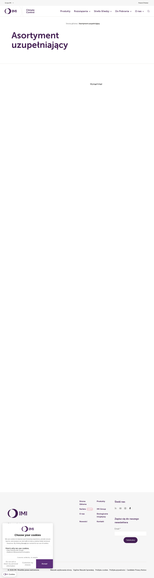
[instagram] (125, 508)
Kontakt (100, 521)
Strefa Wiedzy (101, 11)
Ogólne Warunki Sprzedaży (83, 570)
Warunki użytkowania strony (61, 570)
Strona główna (71, 24)
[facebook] (130, 508)
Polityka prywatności (117, 570)
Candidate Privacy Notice (136, 570)
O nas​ (138, 11)
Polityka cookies (101, 570)
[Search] (148, 11)
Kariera (82, 509)
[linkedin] (116, 508)
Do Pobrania (122, 11)
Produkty (65, 11)
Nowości (83, 521)
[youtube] (120, 508)
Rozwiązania (81, 11)
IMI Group (101, 509)
